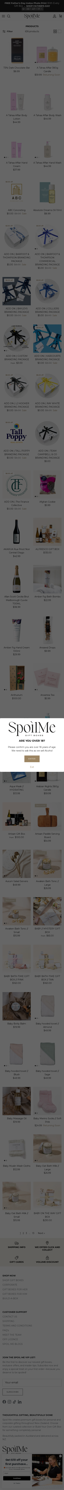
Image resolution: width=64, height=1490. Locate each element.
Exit (32, 767)
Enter (32, 759)
